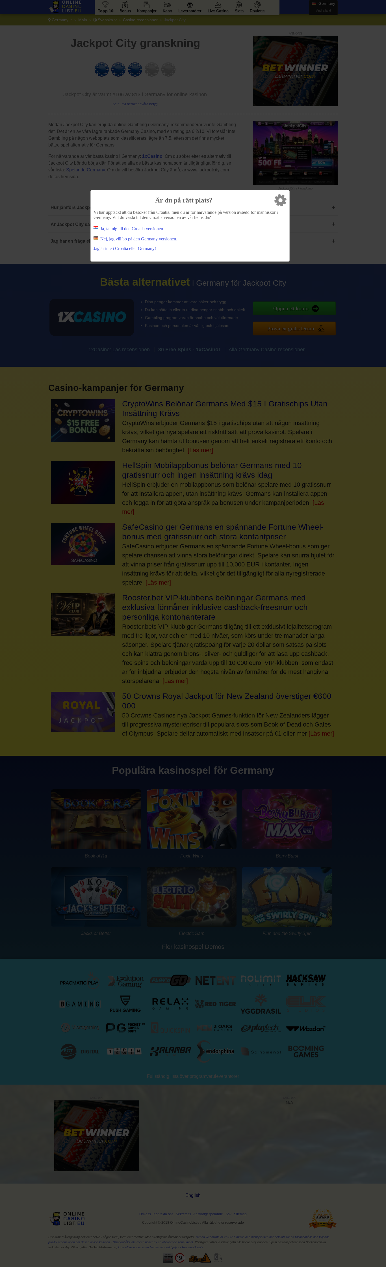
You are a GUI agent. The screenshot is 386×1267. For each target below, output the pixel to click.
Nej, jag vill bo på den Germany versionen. (138, 238)
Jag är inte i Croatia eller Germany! (125, 248)
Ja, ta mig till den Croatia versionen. (132, 228)
